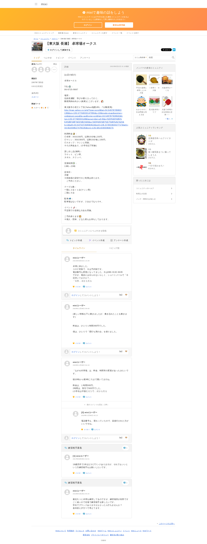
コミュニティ (44, 38)
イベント (72, 58)
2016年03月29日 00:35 (81, 494)
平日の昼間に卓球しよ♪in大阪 (141, 90)
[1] (74, 456)
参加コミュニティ (80, 33)
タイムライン (79, 248)
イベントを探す (132, 33)
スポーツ (55, 38)
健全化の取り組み (117, 535)
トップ (37, 58)
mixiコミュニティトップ (44, 33)
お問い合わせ (90, 531)
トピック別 (114, 248)
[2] (83, 412)
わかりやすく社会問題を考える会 (141, 112)
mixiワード (147, 531)
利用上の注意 (141, 194)
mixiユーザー (79, 258)
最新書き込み (63, 33)
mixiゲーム (102, 531)
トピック (60, 58)
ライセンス (79, 531)
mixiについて (60, 531)
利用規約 (70, 531)
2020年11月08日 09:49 (81, 308)
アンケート (85, 58)
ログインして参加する (60, 50)
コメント (88, 287)
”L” (48, 108)
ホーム (36, 38)
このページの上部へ (167, 524)
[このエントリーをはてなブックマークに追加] (174, 51)
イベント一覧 (117, 33)
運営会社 (86, 535)
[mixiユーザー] (67, 259)
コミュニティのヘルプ (145, 188)
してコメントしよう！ (86, 295)
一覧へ (167, 119)
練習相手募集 (75, 448)
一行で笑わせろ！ (156, 166)
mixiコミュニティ (115, 531)
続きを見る (87, 281)
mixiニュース (136, 531)
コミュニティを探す (99, 33)
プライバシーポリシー (100, 535)
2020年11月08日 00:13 (89, 415)
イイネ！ (78, 287)
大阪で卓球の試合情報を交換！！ (167, 112)
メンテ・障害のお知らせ (146, 199)
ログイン (88, 25)
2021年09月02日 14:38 (81, 261)
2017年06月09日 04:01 (81, 459)
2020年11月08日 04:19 (81, 365)
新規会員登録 (119, 25)
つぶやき (48, 58)
